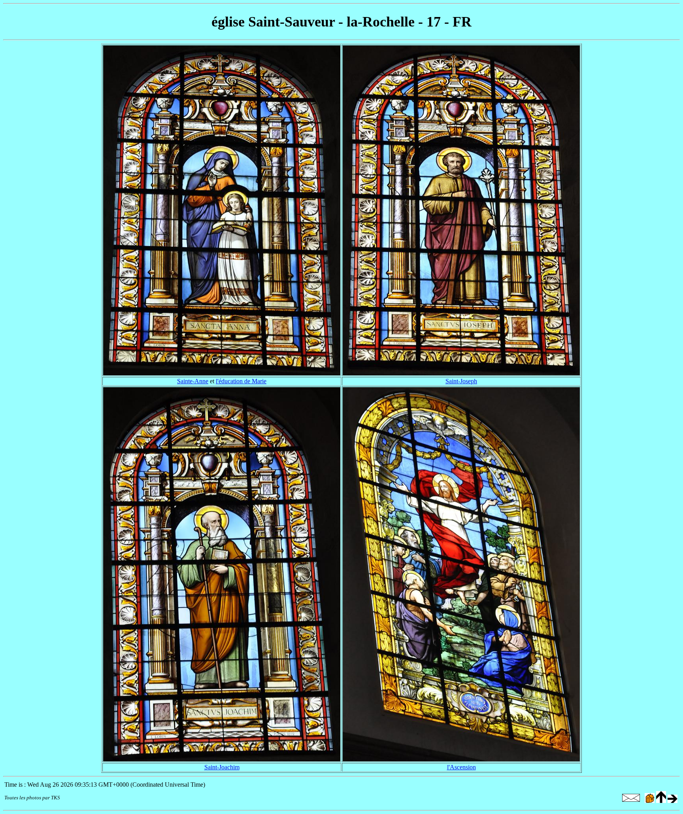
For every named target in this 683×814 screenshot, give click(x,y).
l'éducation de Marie (241, 381)
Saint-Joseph (461, 381)
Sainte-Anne (192, 381)
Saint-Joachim (222, 767)
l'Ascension (461, 767)
